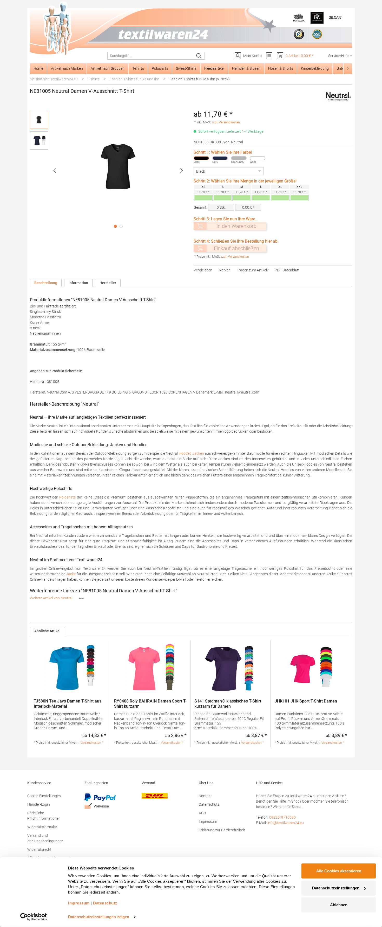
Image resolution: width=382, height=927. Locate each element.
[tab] (46, 283)
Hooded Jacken (191, 453)
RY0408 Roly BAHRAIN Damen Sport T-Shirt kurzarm (150, 704)
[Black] (201, 158)
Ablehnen (338, 905)
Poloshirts (67, 497)
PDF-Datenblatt (287, 270)
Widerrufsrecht (39, 849)
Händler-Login (38, 804)
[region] (109, 170)
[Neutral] (338, 96)
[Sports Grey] (239, 158)
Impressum (208, 821)
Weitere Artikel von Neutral (51, 598)
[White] (257, 158)
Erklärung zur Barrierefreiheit (222, 830)
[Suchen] (199, 56)
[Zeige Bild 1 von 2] (115, 226)
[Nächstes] (182, 170)
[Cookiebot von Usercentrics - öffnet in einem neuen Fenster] (33, 917)
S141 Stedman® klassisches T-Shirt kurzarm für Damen (227, 704)
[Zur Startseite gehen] (191, 28)
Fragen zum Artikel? (252, 270)
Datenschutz (209, 804)
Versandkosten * (92, 743)
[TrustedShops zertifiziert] (299, 34)
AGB (202, 813)
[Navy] (220, 158)
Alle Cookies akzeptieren (338, 871)
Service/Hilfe (338, 56)
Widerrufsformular (42, 827)
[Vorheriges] (54, 170)
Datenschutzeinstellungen (335, 888)
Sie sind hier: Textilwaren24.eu (54, 79)
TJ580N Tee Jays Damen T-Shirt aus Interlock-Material (67, 704)
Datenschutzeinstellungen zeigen (98, 917)
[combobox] (150, 56)
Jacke (71, 574)
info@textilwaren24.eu (285, 823)
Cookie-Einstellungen (44, 796)
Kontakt (205, 796)
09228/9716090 (282, 817)
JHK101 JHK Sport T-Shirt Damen (306, 701)
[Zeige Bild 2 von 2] (121, 226)
